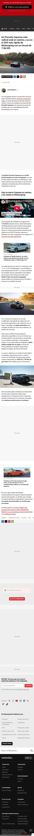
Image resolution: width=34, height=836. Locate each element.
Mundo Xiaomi (5, 777)
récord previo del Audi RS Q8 (11, 237)
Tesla (23, 28)
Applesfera (5, 772)
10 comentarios (8, 76)
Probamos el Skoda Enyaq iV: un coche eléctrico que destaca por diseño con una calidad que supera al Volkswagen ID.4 (16, 258)
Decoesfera (5, 804)
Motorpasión (21, 790)
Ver (18, 598)
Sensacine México (22, 818)
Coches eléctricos (23, 719)
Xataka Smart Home (7, 774)
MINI (28, 28)
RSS (27, 700)
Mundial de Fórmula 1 (24, 738)
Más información (25, 834)
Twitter (18, 76)
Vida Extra (20, 769)
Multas (5, 28)
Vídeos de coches (14, 517)
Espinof (19, 781)
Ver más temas (7, 743)
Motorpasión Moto (22, 793)
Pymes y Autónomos (23, 804)
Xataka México (6, 816)
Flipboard (21, 76)
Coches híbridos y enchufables (7, 723)
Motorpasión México (23, 823)
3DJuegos (20, 767)
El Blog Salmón (21, 802)
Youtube (16, 700)
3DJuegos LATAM (22, 816)
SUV (29, 517)
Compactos (21, 722)
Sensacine (20, 778)
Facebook (14, 76)
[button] (12, 90)
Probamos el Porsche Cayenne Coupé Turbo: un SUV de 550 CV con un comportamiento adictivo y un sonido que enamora (16, 483)
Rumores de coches (8, 731)
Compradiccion (6, 807)
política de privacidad (23, 689)
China (17, 28)
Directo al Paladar (6, 790)
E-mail (24, 76)
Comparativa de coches (9, 734)
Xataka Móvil (5, 769)
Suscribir (29, 685)
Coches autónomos (24, 734)
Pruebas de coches (23, 728)
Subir (27, 757)
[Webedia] (7, 759)
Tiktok (7, 704)
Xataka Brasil (5, 818)
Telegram (24, 700)
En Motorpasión (8, 254)
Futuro (4, 738)
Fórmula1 (5, 719)
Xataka (4, 767)
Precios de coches (23, 731)
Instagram (20, 700)
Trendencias (5, 802)
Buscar (31, 750)
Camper (12, 28)
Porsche (23, 517)
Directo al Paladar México (8, 823)
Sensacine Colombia (23, 821)
